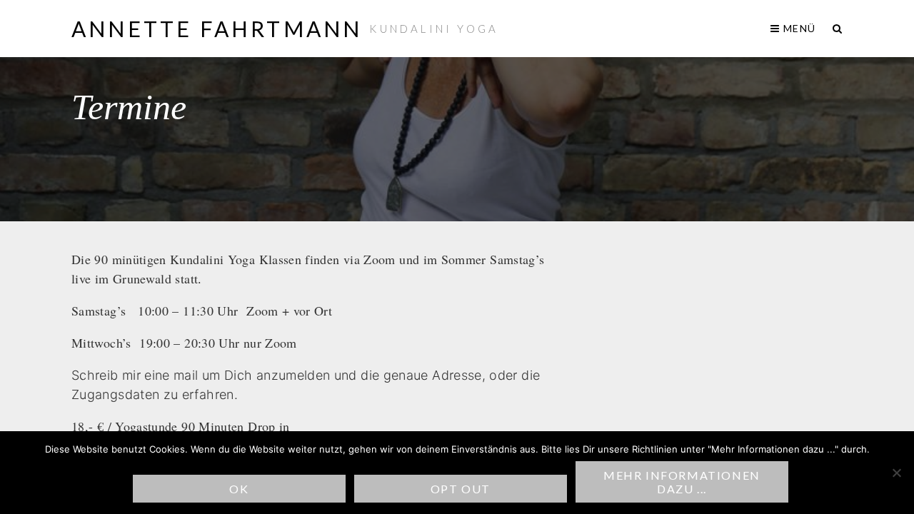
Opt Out (461, 488)
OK (238, 488)
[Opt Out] (896, 472)
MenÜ (797, 28)
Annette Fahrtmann (216, 28)
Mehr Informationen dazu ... (681, 481)
